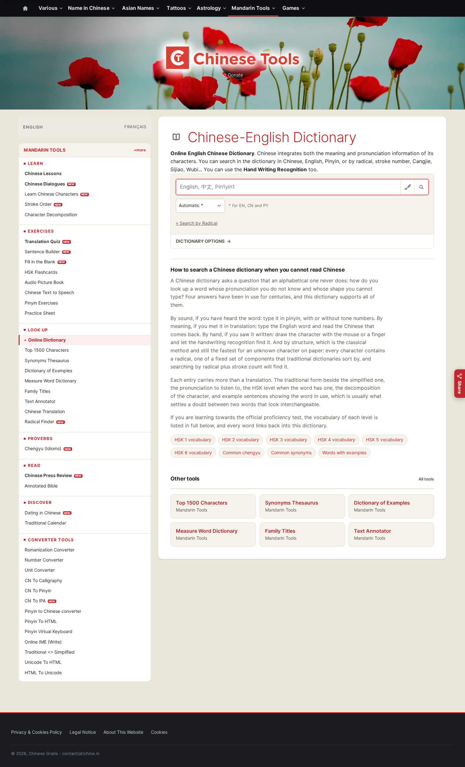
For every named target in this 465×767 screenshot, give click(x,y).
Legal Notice (83, 732)
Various (48, 8)
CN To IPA (40, 600)
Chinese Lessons (43, 173)
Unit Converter (40, 570)
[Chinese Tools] (232, 58)
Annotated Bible (41, 485)
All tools (426, 478)
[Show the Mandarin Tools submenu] (275, 8)
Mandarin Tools (251, 8)
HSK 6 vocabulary (193, 452)
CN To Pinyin (38, 590)
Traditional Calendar (45, 522)
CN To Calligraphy (43, 580)
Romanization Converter (49, 549)
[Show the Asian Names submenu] (159, 8)
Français (135, 126)
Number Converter (44, 560)
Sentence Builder (47, 251)
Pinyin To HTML (41, 621)
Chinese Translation (45, 411)
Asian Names (138, 8)
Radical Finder (44, 421)
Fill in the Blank (45, 261)
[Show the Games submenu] (304, 8)
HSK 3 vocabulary (288, 439)
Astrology (209, 8)
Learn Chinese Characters (56, 194)
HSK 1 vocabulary (193, 439)
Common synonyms (291, 452)
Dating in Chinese (48, 512)
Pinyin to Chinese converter (53, 611)
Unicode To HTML (43, 662)
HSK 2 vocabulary (240, 439)
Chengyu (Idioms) (48, 448)
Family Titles (37, 391)
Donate (235, 75)
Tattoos (176, 8)
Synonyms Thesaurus (47, 360)
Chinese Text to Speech (49, 292)
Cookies (159, 732)
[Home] (25, 8)
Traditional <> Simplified (50, 652)
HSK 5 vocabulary (384, 439)
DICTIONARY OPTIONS (203, 241)
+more (140, 150)
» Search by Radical (196, 223)
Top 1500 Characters (47, 350)
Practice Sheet (40, 313)
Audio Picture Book (44, 282)
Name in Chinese (88, 8)
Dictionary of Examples (48, 370)
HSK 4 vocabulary (336, 439)
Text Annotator (40, 401)
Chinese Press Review (53, 475)
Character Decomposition (51, 214)
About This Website (123, 732)
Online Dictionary (47, 340)
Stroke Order (43, 204)
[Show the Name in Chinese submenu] (114, 8)
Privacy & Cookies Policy (36, 732)
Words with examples (344, 452)
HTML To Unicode (43, 672)
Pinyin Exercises (41, 302)
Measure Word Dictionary (51, 380)
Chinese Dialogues (50, 183)
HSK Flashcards (41, 272)
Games (290, 8)
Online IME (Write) (43, 641)
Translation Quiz (47, 241)
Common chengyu (241, 452)
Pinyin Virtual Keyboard (48, 631)
